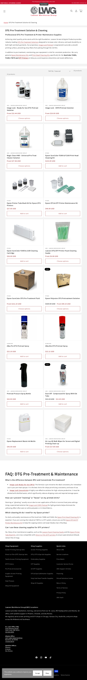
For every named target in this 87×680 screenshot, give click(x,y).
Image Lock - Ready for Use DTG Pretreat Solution (22, 109)
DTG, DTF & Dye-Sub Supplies (41, 554)
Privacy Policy (61, 593)
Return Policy (61, 583)
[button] (4, 11)
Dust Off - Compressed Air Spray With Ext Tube (61, 394)
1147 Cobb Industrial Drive (13, 638)
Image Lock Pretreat (46, 45)
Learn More (44, 4)
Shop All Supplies (37, 583)
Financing (60, 573)
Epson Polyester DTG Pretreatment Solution (62, 298)
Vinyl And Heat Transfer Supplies (42, 578)
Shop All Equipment (12, 586)
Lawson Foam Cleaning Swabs (53, 532)
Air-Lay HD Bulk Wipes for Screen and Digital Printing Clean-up (62, 442)
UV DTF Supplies (36, 569)
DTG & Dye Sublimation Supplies (42, 573)
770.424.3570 (9, 641)
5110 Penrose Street (12, 628)
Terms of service (65, 675)
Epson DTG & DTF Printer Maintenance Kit (61, 203)
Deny (47, 673)
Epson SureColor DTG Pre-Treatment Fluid (23, 298)
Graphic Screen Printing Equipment (13, 575)
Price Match (61, 559)
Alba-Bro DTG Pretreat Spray (56, 346)
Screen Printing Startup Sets (15, 550)
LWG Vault (60, 597)
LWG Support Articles (64, 569)
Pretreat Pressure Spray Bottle (19, 393)
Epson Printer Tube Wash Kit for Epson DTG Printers (24, 204)
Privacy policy (55, 675)
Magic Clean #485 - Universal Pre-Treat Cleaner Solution (21, 156)
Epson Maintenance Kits (20, 55)
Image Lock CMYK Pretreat (38, 505)
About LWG (60, 550)
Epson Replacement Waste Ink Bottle (21, 441)
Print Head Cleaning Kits (41, 55)
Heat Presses (9, 581)
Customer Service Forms (65, 564)
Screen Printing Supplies (39, 550)
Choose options (24, 118)
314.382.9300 (75, 3)
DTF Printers (23, 58)
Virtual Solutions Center (65, 578)
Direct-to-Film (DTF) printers (46, 535)
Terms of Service (62, 588)
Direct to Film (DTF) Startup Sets (16, 554)
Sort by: (51, 71)
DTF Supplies (35, 564)
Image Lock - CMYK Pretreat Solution (59, 108)
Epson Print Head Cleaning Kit (68, 517)
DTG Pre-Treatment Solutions (28, 42)
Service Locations (62, 554)
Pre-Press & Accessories (13, 569)
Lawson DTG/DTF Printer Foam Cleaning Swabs (60, 252)
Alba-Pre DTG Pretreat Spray (18, 346)
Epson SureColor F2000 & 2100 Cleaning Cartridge (22, 252)
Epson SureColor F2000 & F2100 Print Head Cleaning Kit (62, 156)
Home (6, 22)
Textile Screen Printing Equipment (17, 559)
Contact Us (83, 3)
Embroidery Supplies (38, 559)
